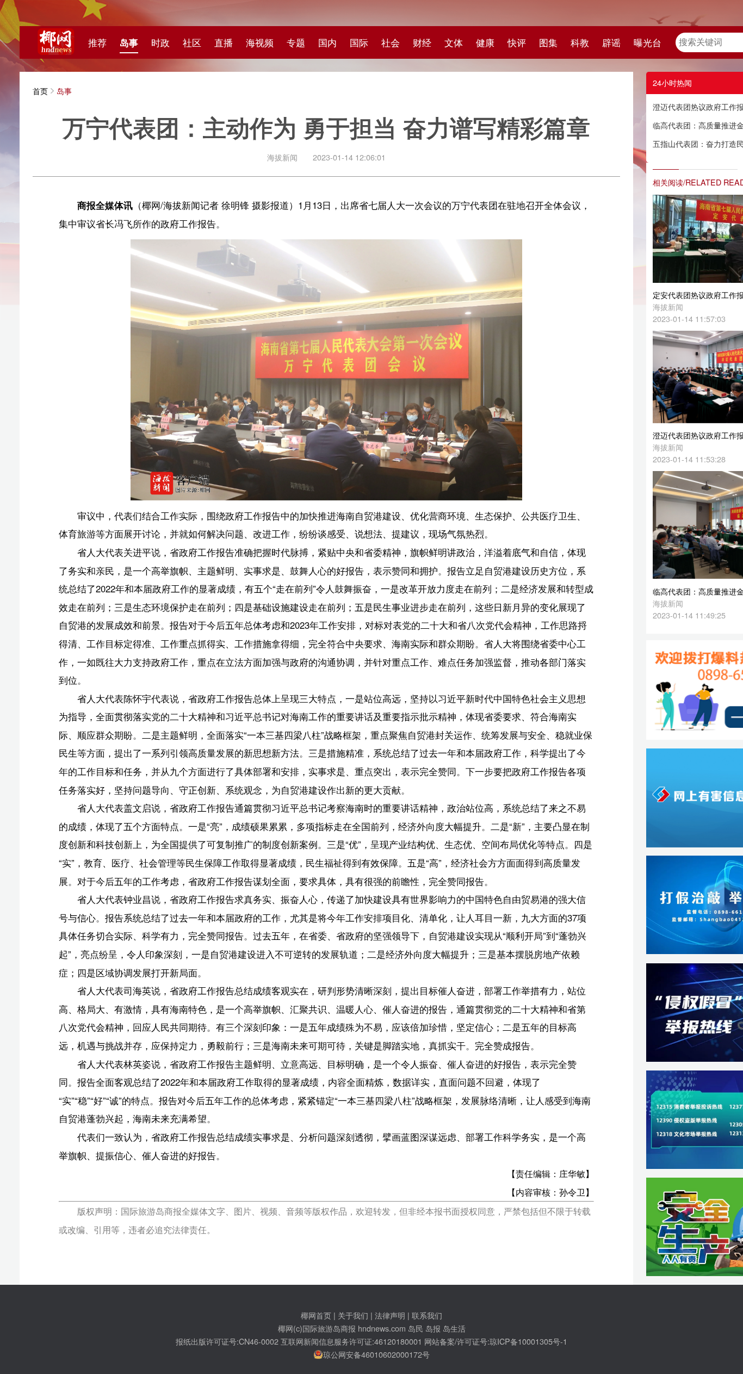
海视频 (260, 42)
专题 (296, 42)
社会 (390, 42)
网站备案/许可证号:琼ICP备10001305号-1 (495, 1341)
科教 (580, 42)
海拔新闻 (282, 157)
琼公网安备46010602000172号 (376, 1354)
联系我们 (427, 1315)
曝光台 (647, 42)
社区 (192, 42)
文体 (453, 42)
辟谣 (611, 42)
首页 (40, 90)
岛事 (129, 42)
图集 (548, 42)
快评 (516, 42)
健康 (485, 42)
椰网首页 (316, 1315)
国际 (359, 42)
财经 (422, 42)
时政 (160, 42)
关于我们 (353, 1315)
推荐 (97, 42)
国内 (327, 42)
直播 (223, 42)
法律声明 (390, 1315)
